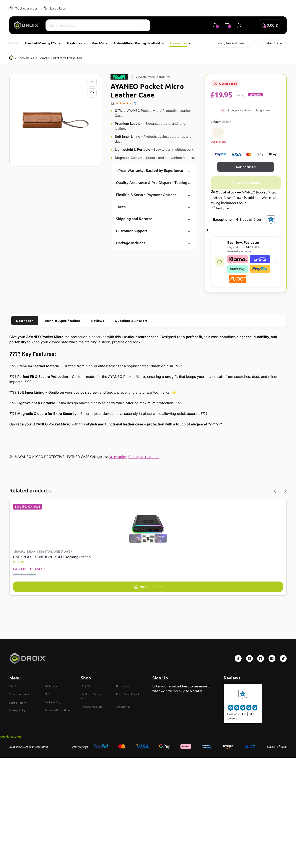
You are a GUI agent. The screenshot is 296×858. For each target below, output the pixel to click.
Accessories (27, 57)
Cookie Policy (52, 702)
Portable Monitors (91, 706)
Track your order (26, 8)
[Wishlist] (93, 92)
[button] (269, 25)
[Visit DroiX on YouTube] (249, 658)
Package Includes (130, 242)
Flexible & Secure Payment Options (146, 194)
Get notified (246, 167)
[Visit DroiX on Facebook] (260, 658)
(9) (136, 103)
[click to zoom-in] (55, 120)
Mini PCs (86, 686)
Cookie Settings (10, 736)
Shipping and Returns (134, 218)
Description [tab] (25, 320)
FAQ (47, 694)
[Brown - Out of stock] (218, 133)
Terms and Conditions (57, 710)
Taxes (121, 206)
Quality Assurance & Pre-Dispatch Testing (151, 182)
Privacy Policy (17, 710)
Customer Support (131, 230)
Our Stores (15, 686)
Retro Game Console (128, 694)
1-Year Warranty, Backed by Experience (149, 170)
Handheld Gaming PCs (91, 696)
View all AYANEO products (152, 77)
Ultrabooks (122, 686)
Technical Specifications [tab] (62, 320)
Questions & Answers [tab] (131, 320)
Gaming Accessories (143, 456)
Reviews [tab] (97, 320)
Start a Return (58, 8)
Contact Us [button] (270, 43)
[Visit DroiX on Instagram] (271, 658)
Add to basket (249, 182)
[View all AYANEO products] (120, 77)
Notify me (222, 208)
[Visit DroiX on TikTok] (238, 658)
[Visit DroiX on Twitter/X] (283, 658)
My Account (52, 686)
